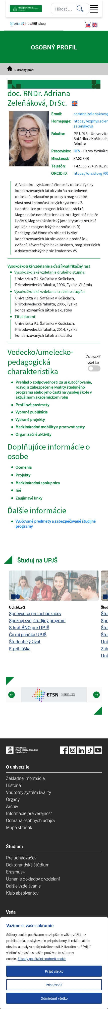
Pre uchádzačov (21, 857)
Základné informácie (25, 778)
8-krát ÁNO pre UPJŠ (29, 627)
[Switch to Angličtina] (94, 25)
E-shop (40, 23)
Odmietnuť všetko (54, 998)
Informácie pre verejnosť (29, 813)
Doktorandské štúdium (27, 864)
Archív (12, 806)
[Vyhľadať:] (83, 8)
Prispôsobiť (54, 984)
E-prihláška (19, 648)
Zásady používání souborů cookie (42, 958)
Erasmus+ (15, 871)
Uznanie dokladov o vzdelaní (33, 878)
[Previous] (11, 694)
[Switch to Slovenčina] (88, 25)
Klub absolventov (22, 893)
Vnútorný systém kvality (28, 792)
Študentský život (24, 641)
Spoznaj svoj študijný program (37, 620)
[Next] (96, 694)
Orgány (13, 799)
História (13, 785)
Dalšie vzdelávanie (23, 886)
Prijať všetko (54, 971)
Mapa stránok (19, 827)
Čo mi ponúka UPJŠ (27, 634)
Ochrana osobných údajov (30, 820)
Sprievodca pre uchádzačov (35, 613)
